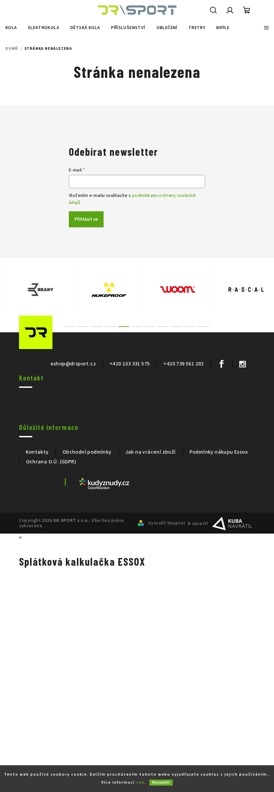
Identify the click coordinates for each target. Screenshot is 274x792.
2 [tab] (83, 326)
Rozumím (161, 782)
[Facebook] (221, 364)
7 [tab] (150, 326)
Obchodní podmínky (87, 452)
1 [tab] (70, 326)
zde (140, 782)
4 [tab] (110, 326)
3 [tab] (97, 326)
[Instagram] (242, 364)
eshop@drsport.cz (73, 363)
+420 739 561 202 (183, 363)
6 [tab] (137, 326)
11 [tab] (203, 326)
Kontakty (37, 452)
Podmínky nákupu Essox (218, 452)
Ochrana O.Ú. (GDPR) (51, 461)
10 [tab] (190, 326)
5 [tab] (123, 326)
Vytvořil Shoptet (166, 523)
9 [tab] (177, 326)
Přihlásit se (86, 219)
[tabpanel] (34, 289)
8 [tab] (163, 326)
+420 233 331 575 (130, 363)
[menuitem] (11, 27)
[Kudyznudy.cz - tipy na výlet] (104, 483)
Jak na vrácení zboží (150, 452)
